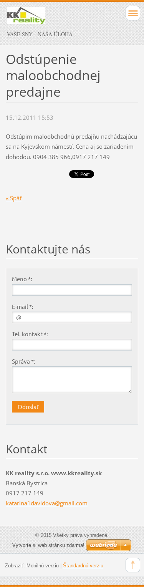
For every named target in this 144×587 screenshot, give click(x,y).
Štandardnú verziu (83, 566)
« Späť (14, 198)
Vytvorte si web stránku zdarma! (48, 545)
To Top (133, 565)
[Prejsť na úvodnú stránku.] (59, 19)
